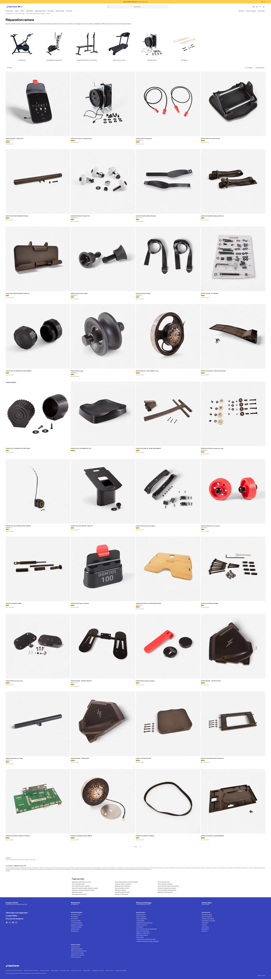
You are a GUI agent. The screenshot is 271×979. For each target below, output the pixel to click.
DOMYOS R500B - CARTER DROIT (80, 758)
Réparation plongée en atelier (122, 892)
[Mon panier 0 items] (263, 6)
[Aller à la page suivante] (140, 846)
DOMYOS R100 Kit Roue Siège (79, 293)
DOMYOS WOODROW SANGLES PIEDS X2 (212, 216)
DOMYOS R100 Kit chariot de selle (210, 138)
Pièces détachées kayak (78, 884)
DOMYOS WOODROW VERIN (13, 603)
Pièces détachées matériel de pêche (167, 890)
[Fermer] (264, 2)
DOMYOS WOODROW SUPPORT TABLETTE (17, 293)
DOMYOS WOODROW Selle (143, 758)
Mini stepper (184, 60)
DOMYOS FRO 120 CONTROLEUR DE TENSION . (18, 526)
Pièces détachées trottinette (165, 884)
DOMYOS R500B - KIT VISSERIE (209, 293)
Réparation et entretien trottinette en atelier (83, 890)
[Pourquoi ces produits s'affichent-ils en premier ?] (245, 67)
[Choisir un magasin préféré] (253, 6)
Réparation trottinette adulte (165, 892)
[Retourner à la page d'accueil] (14, 7)
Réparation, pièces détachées (122, 886)
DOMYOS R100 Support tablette (80, 603)
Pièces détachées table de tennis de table (168, 886)
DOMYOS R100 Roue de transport (210, 526)
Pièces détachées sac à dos (122, 888)
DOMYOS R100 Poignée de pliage (145, 681)
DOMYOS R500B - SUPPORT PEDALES (81, 681)
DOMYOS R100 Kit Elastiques (144, 138)
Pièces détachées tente (164, 882)
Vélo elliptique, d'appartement (54, 60)
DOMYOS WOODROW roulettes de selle (212, 448)
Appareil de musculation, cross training (87, 60)
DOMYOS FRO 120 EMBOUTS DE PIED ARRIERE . (19, 371)
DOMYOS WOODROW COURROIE (145, 836)
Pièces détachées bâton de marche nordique (126, 882)
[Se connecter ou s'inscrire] (260, 6)
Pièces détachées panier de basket (81, 886)
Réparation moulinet (77, 892)
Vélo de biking (21, 60)
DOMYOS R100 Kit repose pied (14, 681)
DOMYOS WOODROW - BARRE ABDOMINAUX (148, 448)
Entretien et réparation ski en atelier (167, 888)
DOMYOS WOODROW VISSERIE (209, 603)
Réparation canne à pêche (121, 894)
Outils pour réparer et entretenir (123, 884)
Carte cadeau (261, 11)
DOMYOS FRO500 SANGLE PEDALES (146, 216)
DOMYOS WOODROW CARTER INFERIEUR (212, 836)
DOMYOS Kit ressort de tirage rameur (81, 138)
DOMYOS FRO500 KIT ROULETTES (80, 216)
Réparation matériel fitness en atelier (81, 882)
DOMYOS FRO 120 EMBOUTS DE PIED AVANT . (18, 448)
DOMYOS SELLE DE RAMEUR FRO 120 (81, 448)
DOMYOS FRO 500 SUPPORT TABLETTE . (82, 526)
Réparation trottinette (120, 890)
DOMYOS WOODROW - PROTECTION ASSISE (213, 371)
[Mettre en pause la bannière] (262, 2)
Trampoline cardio (151, 60)
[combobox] (260, 67)
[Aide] (257, 6)
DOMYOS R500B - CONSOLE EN (14, 138)
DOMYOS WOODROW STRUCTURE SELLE (212, 758)
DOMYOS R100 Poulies (77, 371)
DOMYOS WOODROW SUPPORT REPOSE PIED (148, 603)
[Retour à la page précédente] (130, 846)
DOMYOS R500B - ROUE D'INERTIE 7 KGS (147, 371)
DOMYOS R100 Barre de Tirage (14, 758)
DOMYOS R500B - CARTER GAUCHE (211, 681)
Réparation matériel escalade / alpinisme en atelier (85, 888)
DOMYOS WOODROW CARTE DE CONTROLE (18, 836)
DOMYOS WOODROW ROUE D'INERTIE (81, 836)
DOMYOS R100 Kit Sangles (143, 293)
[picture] (38, 104)
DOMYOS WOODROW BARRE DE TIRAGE (17, 216)
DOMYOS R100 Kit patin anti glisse (145, 526)
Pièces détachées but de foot (79, 894)
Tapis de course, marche (119, 60)
